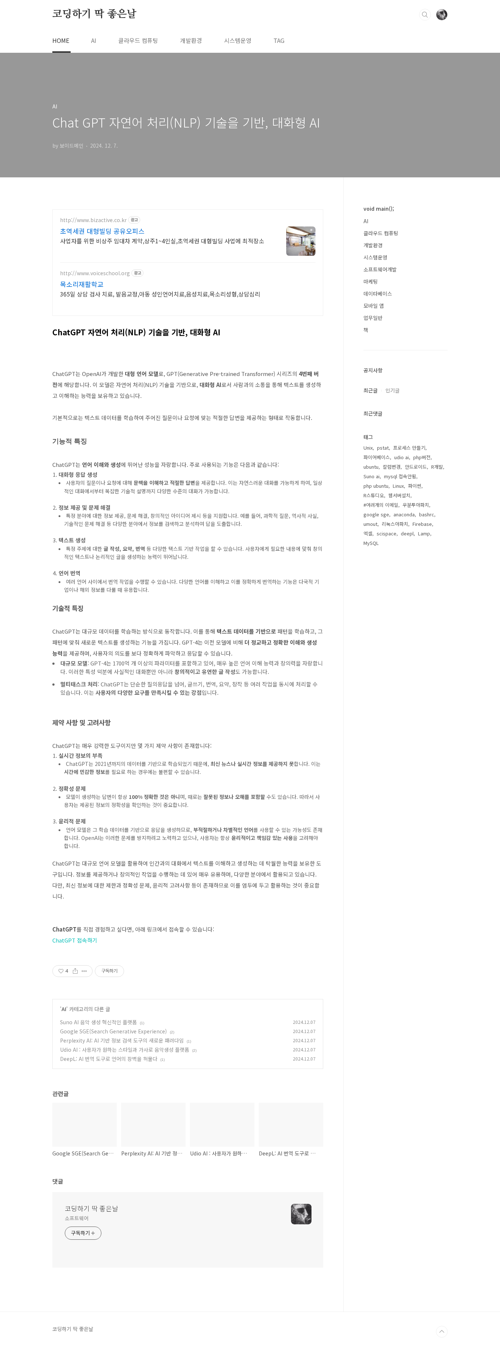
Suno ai (371, 476)
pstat (383, 447)
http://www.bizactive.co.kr (93, 220)
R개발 (437, 466)
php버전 (421, 457)
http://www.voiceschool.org (95, 273)
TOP (442, 1332)
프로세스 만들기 (409, 447)
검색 (424, 14)
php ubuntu (375, 485)
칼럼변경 (391, 466)
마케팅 (370, 281)
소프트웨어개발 (380, 269)
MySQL (371, 542)
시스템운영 (237, 40)
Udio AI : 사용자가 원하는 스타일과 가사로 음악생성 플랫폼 (124, 1049)
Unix (368, 447)
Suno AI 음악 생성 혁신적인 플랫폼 (98, 1022)
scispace (386, 533)
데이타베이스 (377, 293)
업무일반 (373, 317)
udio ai (401, 457)
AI (93, 40)
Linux (398, 485)
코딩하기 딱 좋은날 (94, 14)
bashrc (426, 514)
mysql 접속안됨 (400, 476)
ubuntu (370, 466)
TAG (278, 40)
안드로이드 (416, 466)
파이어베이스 (376, 457)
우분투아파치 (416, 504)
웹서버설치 (399, 495)
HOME (60, 40)
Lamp (424, 533)
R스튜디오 (373, 495)
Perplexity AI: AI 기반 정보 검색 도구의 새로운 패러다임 (122, 1040)
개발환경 (191, 40)
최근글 (370, 390)
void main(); (378, 208)
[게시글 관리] (84, 971)
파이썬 (414, 485)
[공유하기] (75, 971)
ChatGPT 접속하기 (74, 940)
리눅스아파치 (395, 523)
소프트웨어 (77, 1218)
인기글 (392, 390)
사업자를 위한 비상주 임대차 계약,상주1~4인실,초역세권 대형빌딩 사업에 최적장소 (162, 240)
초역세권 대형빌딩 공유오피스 (102, 230)
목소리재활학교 (82, 284)
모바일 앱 (373, 305)
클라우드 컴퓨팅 (138, 40)
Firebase (422, 523)
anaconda (404, 514)
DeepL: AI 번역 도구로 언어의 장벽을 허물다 (108, 1058)
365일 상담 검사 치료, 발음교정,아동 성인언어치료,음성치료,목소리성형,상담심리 (160, 294)
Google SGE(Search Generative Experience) (113, 1031)
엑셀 (367, 533)
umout (370, 523)
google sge (376, 514)
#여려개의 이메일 (380, 504)
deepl (407, 533)
